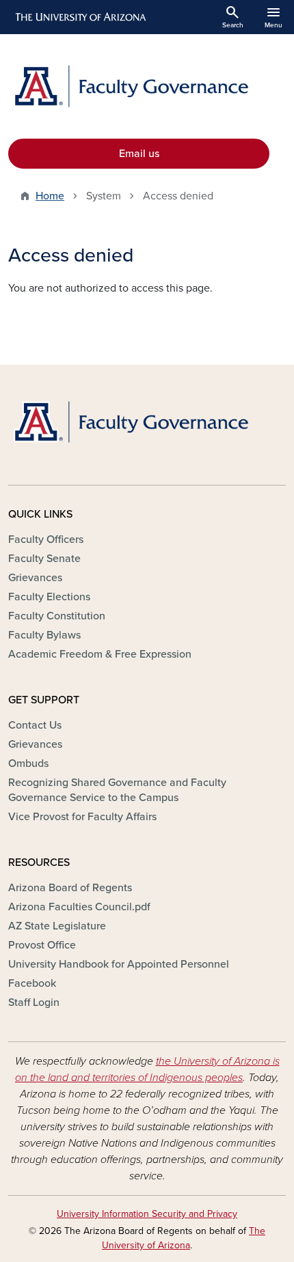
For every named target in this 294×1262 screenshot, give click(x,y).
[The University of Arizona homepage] (79, 17)
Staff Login (33, 1002)
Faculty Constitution (56, 616)
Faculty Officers (45, 539)
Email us (139, 153)
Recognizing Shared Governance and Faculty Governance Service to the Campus (117, 790)
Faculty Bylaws (44, 635)
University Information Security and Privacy (147, 1214)
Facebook (32, 983)
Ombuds (28, 763)
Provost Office (42, 945)
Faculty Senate (44, 558)
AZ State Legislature (57, 926)
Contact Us (35, 725)
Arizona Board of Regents (70, 888)
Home (50, 196)
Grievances (35, 578)
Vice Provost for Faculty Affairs (82, 817)
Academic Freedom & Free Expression (99, 654)
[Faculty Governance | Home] (147, 86)
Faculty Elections (49, 597)
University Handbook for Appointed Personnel (118, 964)
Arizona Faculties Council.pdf (79, 907)
